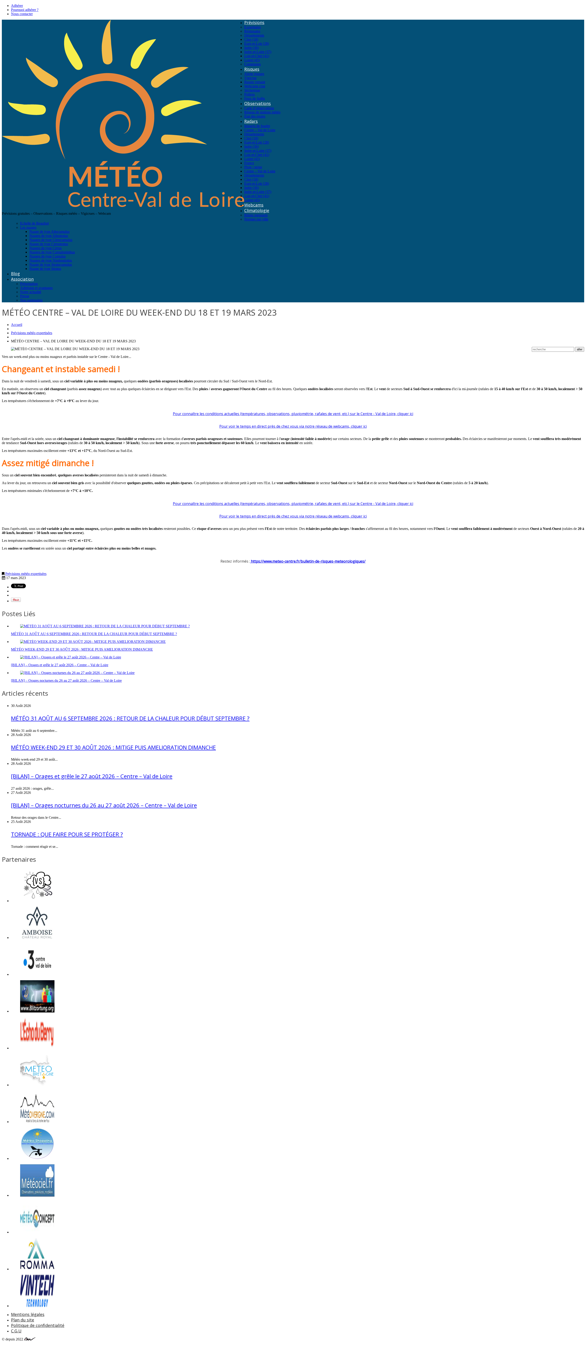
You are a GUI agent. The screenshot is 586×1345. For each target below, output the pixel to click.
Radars (251, 121)
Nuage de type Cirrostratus (48, 244)
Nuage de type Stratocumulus (50, 264)
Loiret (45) (252, 60)
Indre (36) (251, 48)
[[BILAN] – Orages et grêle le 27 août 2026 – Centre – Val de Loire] (70, 657)
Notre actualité (30, 292)
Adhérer (17, 6)
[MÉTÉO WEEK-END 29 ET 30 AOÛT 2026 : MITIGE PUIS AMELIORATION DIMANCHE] (93, 642)
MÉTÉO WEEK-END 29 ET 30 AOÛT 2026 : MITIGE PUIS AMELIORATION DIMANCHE (82, 649)
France (249, 163)
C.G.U (16, 1331)
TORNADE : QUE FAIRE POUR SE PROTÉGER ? (67, 834)
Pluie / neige (253, 167)
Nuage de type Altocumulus (49, 232)
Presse (24, 296)
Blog (15, 273)
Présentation (29, 284)
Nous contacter (22, 14)
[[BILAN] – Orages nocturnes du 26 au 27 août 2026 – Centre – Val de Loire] (77, 673)
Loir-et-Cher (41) (256, 56)
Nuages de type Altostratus (48, 236)
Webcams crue (254, 86)
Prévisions (254, 22)
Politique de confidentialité (37, 1325)
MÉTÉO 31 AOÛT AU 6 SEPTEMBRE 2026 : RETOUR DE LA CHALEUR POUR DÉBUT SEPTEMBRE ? (94, 634)
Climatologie (256, 210)
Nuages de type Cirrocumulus (50, 240)
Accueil (16, 325)
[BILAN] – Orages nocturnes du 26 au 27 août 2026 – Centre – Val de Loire (66, 680)
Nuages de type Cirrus (45, 248)
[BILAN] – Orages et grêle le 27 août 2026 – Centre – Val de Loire (59, 665)
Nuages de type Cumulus (47, 256)
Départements (254, 35)
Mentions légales (27, 1314)
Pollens (249, 94)
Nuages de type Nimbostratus (50, 260)
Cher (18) (251, 39)
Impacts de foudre (257, 126)
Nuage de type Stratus (45, 269)
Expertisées (252, 27)
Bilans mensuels (256, 215)
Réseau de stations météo (262, 112)
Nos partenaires (31, 300)
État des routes (254, 116)
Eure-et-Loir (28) (256, 44)
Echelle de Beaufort (34, 223)
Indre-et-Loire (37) (257, 52)
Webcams (253, 205)
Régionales (252, 31)
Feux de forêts (254, 98)
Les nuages (28, 227)
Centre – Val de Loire (259, 130)
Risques (251, 69)
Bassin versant (254, 82)
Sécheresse (252, 90)
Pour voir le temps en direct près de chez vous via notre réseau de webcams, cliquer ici (293, 426)
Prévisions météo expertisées (31, 333)
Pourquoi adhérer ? (24, 10)
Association (22, 279)
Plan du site (22, 1320)
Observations (257, 103)
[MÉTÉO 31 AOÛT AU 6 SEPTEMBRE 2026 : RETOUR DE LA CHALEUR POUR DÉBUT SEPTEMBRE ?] (105, 626)
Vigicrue (250, 78)
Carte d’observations (259, 108)
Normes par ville (256, 219)
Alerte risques (254, 74)
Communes (252, 64)
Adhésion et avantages (36, 288)
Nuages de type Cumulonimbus (52, 252)
